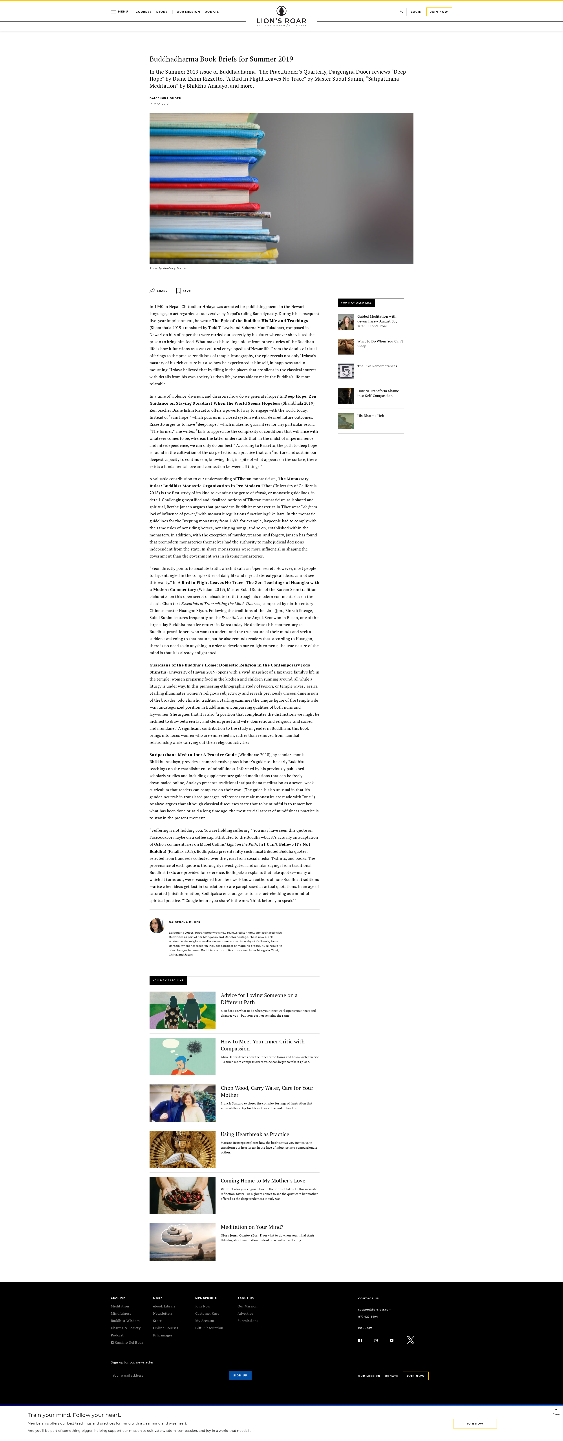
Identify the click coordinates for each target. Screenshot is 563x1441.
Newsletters (163, 1313)
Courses (144, 11)
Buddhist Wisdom (125, 1320)
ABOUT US (246, 1298)
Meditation (120, 1306)
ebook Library (164, 1306)
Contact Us (368, 1298)
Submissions (248, 1320)
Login (416, 11)
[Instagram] (379, 1340)
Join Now (439, 11)
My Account (204, 1320)
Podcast (117, 1335)
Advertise (245, 1313)
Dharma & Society (126, 1327)
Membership (206, 1298)
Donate (212, 11)
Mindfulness (121, 1313)
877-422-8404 (368, 1316)
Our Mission (188, 11)
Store (162, 11)
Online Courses (165, 1327)
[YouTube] (395, 1340)
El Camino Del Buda (127, 1342)
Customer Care (207, 1313)
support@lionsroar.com (374, 1309)
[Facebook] (363, 1340)
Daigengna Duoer (165, 98)
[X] (411, 1340)
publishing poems (262, 306)
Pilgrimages (162, 1335)
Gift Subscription (209, 1327)
